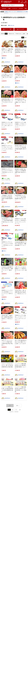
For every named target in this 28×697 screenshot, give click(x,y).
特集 (26, 8)
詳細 (25, 37)
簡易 (23, 37)
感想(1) (4, 57)
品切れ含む (12, 25)
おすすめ (21, 8)
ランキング (14, 8)
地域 (9, 8)
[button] (25, 5)
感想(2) (17, 324)
